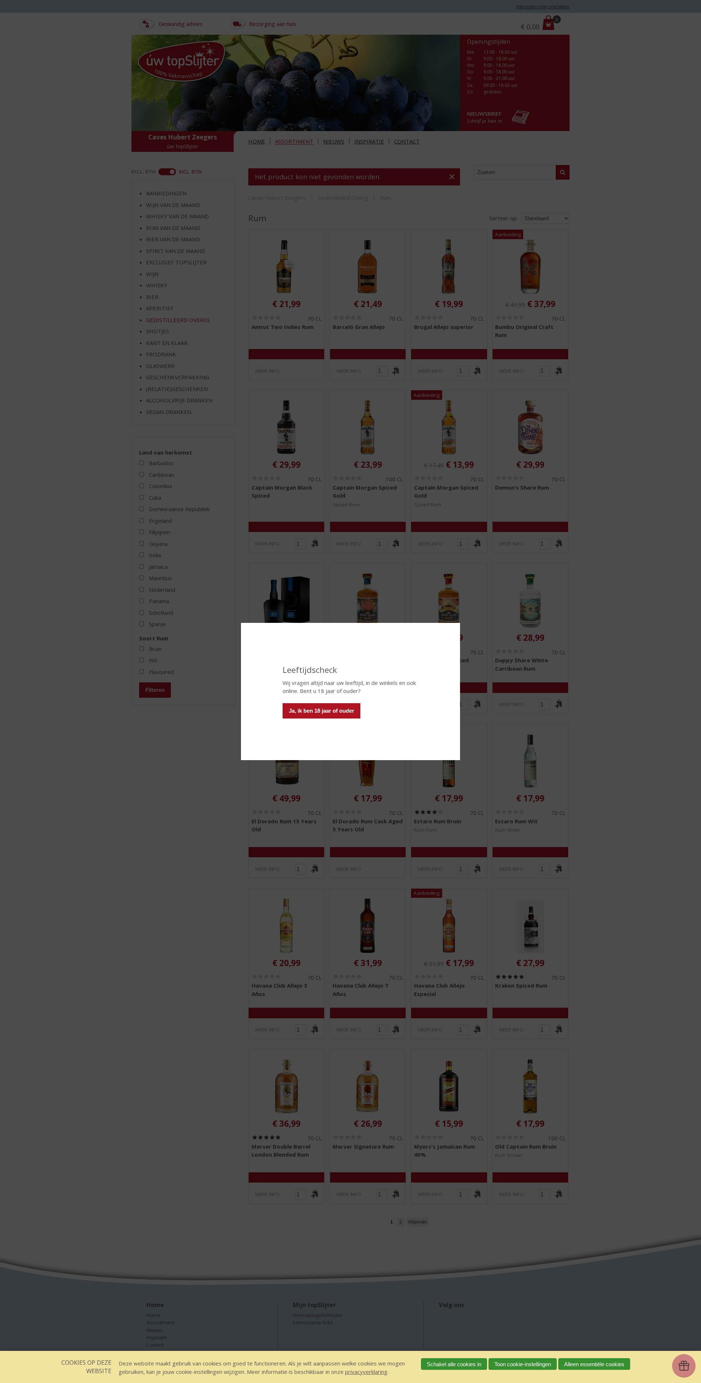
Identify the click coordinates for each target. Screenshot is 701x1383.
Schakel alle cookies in (454, 1364)
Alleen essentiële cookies (594, 1364)
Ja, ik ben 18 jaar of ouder (321, 711)
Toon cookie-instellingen (522, 1364)
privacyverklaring (366, 1371)
